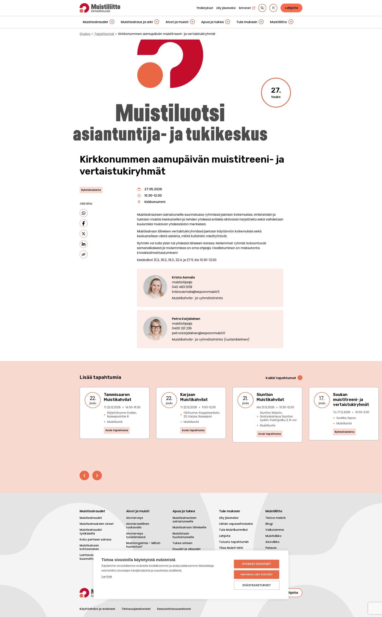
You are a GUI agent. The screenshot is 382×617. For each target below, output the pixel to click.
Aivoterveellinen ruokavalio (137, 525)
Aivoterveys (134, 518)
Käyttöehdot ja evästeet (97, 609)
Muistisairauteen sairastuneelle (184, 519)
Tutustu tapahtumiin (234, 542)
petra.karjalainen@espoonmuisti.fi (198, 333)
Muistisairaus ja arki (137, 22)
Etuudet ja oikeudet (186, 549)
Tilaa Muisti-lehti (231, 548)
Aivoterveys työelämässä (135, 535)
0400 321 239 (182, 328)
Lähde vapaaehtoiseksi (236, 524)
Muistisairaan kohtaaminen (89, 547)
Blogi (269, 524)
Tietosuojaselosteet (136, 609)
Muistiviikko (273, 536)
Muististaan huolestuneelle (183, 535)
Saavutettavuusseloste (174, 609)
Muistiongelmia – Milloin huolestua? (143, 544)
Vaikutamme (274, 530)
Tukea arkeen (182, 543)
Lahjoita (291, 8)
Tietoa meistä (275, 518)
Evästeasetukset (257, 585)
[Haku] (262, 8)
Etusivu (85, 34)
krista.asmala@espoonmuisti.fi (195, 291)
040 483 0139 (182, 287)
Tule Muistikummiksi (233, 530)
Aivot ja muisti (177, 22)
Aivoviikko (272, 542)
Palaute (271, 548)
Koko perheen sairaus (95, 539)
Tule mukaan (246, 22)
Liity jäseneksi (228, 518)
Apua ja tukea (212, 22)
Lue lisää (106, 576)
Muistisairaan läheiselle (189, 527)
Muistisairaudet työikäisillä (91, 531)
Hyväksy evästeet (256, 564)
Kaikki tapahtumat (281, 378)
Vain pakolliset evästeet (257, 574)
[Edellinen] (84, 475)
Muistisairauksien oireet (97, 524)
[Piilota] (112, 22)
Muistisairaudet (95, 22)
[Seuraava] (97, 475)
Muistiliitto (278, 22)
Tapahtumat (104, 34)
